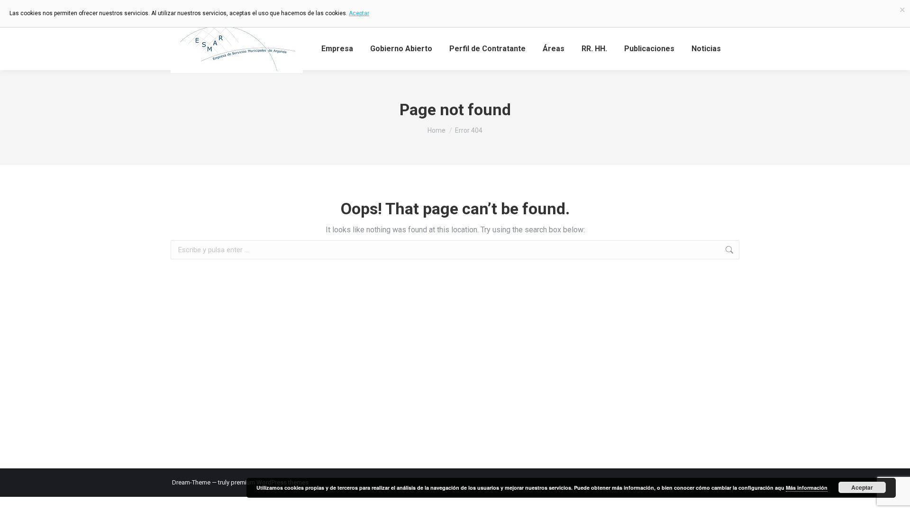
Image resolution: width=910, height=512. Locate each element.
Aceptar (862, 487)
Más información (807, 487)
